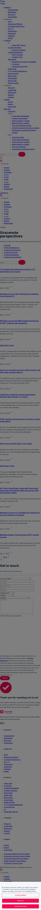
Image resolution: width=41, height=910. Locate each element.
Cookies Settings (20, 895)
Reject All (20, 900)
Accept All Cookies (20, 906)
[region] (20, 896)
